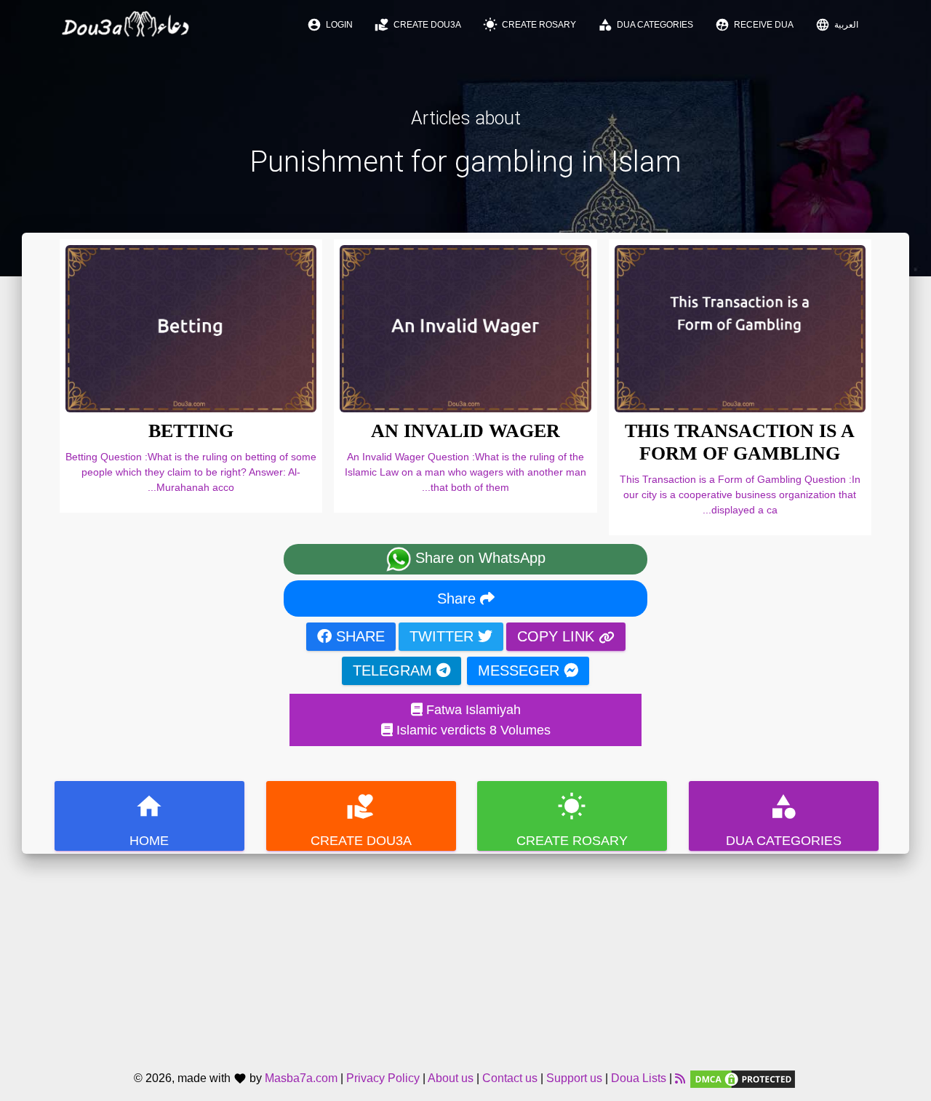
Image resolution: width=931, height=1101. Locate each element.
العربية (836, 24)
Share (458, 598)
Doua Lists (638, 1079)
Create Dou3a (418, 24)
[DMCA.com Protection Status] (742, 1079)
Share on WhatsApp (478, 558)
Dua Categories (645, 24)
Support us (574, 1079)
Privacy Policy (383, 1079)
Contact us (510, 1079)
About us (451, 1079)
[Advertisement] (465, 955)
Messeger (521, 670)
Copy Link (558, 636)
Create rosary (529, 24)
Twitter (443, 636)
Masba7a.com (301, 1079)
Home (149, 820)
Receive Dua (754, 24)
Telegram (394, 670)
